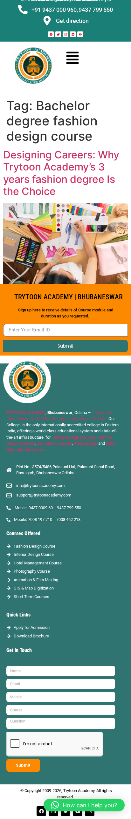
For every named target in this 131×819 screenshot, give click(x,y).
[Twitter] (58, 34)
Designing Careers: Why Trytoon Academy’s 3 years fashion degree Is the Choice (61, 173)
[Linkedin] (73, 34)
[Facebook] (51, 34)
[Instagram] (65, 34)
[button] (73, 57)
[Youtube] (80, 34)
